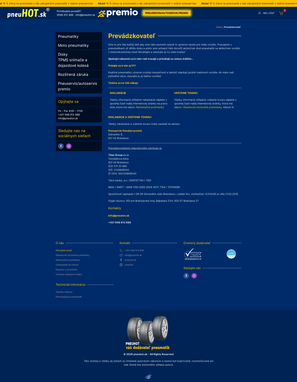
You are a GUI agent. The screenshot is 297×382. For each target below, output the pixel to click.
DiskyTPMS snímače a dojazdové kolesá (73, 60)
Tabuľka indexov (64, 292)
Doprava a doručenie (66, 269)
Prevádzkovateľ (64, 250)
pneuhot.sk (130, 260)
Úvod (219, 27)
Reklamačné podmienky (150, 107)
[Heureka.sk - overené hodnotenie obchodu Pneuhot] (231, 253)
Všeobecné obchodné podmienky (202, 107)
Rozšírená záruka (73, 74)
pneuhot (129, 264)
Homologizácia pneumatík (69, 296)
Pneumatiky (68, 36)
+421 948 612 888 (69, 114)
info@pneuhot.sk (85, 14)
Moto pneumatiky (73, 45)
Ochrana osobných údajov (69, 274)
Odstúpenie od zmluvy (67, 264)
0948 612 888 (65, 14)
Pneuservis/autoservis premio (166, 13)
